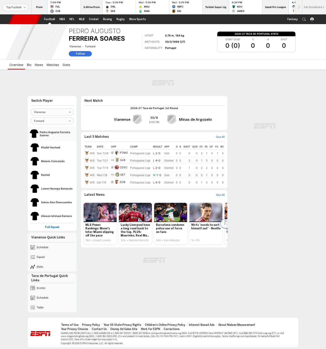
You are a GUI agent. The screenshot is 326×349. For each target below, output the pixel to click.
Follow (80, 53)
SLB (122, 160)
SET (122, 174)
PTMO (124, 152)
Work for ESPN (150, 329)
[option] (100, 223)
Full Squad (52, 227)
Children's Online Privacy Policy (165, 324)
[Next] (298, 7)
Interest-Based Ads (202, 324)
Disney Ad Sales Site (123, 329)
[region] (154, 165)
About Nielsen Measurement (236, 324)
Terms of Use (70, 324)
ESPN (25, 19)
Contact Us (99, 329)
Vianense (75, 46)
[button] (304, 19)
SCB (122, 182)
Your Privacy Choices (74, 329)
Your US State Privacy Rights (122, 324)
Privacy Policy (91, 324)
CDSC (124, 167)
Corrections (172, 329)
